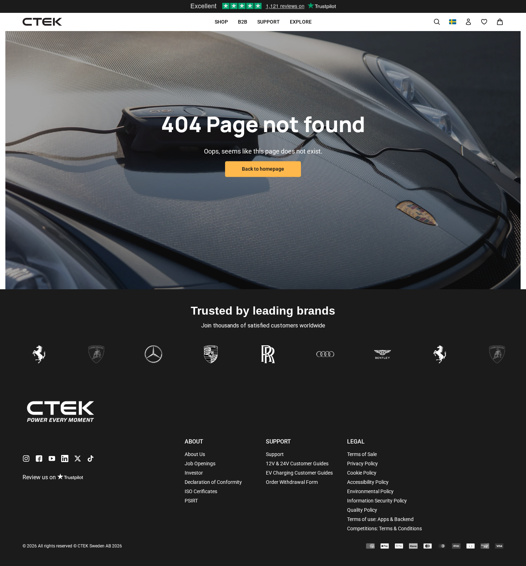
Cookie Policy (361, 473)
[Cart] (499, 21)
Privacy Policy (362, 463)
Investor (194, 473)
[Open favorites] (484, 21)
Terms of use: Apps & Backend (380, 519)
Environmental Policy (370, 491)
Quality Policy (362, 510)
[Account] (468, 21)
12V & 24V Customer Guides (297, 463)
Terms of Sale (362, 454)
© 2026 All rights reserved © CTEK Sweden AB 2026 (72, 546)
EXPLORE (301, 22)
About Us (195, 454)
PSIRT (191, 501)
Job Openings (200, 463)
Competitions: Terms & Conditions (384, 528)
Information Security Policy (377, 501)
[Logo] (42, 22)
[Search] (436, 21)
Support (275, 454)
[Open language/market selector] (452, 21)
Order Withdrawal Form (292, 482)
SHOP (221, 22)
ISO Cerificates (201, 491)
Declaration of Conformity (213, 482)
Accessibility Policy (368, 482)
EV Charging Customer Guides (299, 473)
